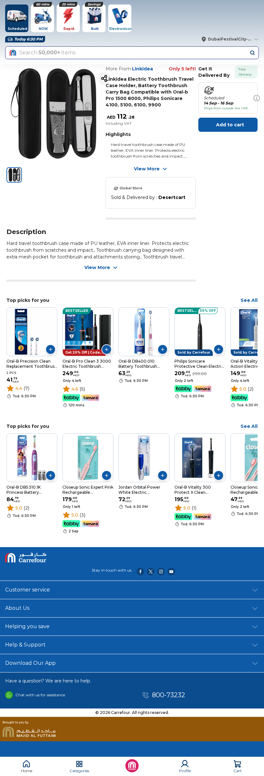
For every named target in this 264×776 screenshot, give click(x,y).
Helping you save (27, 626)
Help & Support (25, 645)
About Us (17, 608)
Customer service (27, 590)
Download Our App (30, 663)
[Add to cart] (50, 349)
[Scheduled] (256, 98)
